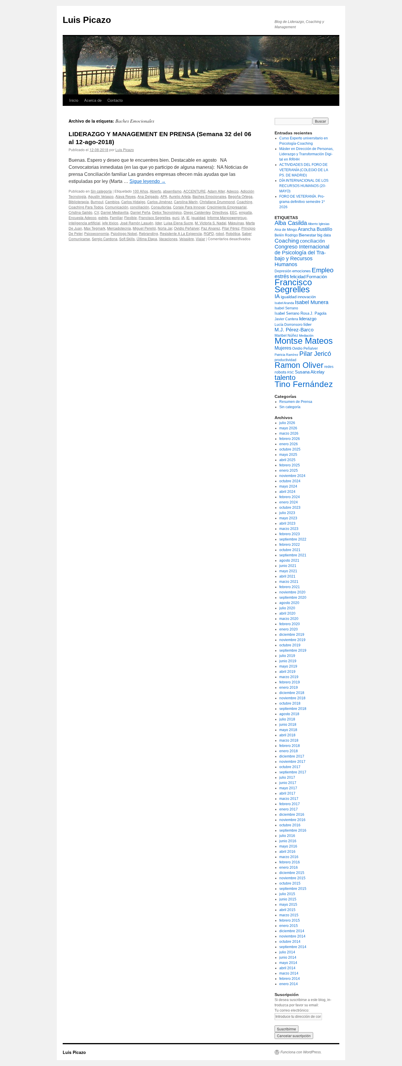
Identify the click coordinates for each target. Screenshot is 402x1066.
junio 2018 (287, 725)
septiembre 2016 (292, 830)
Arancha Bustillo (315, 229)
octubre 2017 (289, 767)
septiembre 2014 (292, 947)
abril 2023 (287, 523)
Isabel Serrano (286, 308)
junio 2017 (287, 783)
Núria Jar (165, 228)
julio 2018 (287, 719)
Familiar (116, 217)
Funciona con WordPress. (301, 1052)
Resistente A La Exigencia (181, 233)
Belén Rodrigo (286, 235)
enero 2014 (288, 984)
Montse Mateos (304, 341)
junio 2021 (287, 566)
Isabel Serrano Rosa (292, 313)
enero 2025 (288, 470)
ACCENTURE (194, 190)
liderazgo (307, 318)
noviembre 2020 (292, 592)
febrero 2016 (289, 862)
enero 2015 (288, 926)
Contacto (115, 100)
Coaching (244, 201)
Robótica (233, 233)
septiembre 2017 (292, 772)
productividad (285, 360)
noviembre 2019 (292, 640)
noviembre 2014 (292, 936)
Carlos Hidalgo (133, 201)
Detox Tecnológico (167, 212)
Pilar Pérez (231, 228)
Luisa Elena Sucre (178, 222)
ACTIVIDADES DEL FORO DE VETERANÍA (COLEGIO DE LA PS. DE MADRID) (303, 170)
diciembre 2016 (291, 815)
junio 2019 (287, 661)
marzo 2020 (288, 619)
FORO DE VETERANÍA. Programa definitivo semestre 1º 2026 (302, 201)
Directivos (220, 212)
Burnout (97, 201)
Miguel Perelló (144, 228)
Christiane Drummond (217, 201)
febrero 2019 (289, 682)
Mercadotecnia (119, 228)
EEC (233, 212)
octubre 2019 (289, 645)
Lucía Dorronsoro (289, 324)
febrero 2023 (289, 534)
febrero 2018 (289, 746)
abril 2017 (287, 793)
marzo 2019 (288, 677)
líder (158, 222)
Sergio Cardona (104, 238)
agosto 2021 (289, 560)
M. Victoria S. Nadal (210, 222)
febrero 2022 (289, 545)
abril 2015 (287, 910)
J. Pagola (318, 313)
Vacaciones (168, 238)
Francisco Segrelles (154, 217)
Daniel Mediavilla (115, 212)
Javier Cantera (286, 319)
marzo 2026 (288, 433)
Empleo (322, 270)
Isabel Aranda (284, 303)
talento (285, 377)
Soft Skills (127, 238)
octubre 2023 (289, 508)
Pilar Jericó (315, 353)
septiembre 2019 (292, 650)
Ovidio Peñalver (186, 228)
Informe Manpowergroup (227, 217)
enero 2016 (288, 867)
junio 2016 (287, 841)
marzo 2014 (288, 973)
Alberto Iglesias (319, 224)
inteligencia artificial (84, 222)
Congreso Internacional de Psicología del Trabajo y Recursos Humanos (302, 255)
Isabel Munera (311, 302)
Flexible (130, 217)
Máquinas (236, 222)
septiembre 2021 (292, 555)
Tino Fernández (304, 384)
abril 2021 (287, 576)
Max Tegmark (94, 228)
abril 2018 (287, 735)
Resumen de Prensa (295, 402)
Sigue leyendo (147, 181)
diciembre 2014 (291, 931)
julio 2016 (287, 836)
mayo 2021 (288, 571)
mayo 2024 (288, 486)
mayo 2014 (288, 963)
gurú (176, 217)
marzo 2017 (288, 799)
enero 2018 (288, 751)
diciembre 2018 (291, 693)
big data (324, 235)
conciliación (139, 206)
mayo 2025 (288, 455)
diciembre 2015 (291, 873)
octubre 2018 (289, 703)
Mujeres (283, 348)
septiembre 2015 (292, 889)
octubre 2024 (289, 481)
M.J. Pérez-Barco (294, 330)
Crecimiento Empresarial (227, 206)
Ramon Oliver (299, 365)
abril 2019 (287, 672)
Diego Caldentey (197, 212)
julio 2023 (287, 513)
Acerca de (93, 100)
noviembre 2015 (292, 878)
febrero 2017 (289, 804)
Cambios (112, 201)
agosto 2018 (289, 714)
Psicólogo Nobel (124, 233)
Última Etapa (147, 238)
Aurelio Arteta (180, 196)
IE (188, 217)
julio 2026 (287, 423)
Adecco (233, 190)
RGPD (209, 233)
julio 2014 (287, 952)
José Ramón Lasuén (136, 222)
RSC (290, 372)
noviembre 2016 (292, 820)
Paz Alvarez (210, 228)
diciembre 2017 (291, 756)
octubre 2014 (289, 942)
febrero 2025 (289, 465)
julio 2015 (287, 894)
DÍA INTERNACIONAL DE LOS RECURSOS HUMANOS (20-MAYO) (303, 185)
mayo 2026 (288, 428)
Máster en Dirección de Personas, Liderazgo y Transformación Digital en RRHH (306, 154)
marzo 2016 (288, 857)
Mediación (306, 335)
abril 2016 (287, 852)
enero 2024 (288, 502)
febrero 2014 (289, 979)
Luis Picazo (87, 20)
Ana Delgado (148, 196)
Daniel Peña (140, 212)
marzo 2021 (288, 582)
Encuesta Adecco (83, 217)
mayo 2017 (288, 788)
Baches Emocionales (209, 196)
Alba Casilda (291, 223)
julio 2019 (287, 656)
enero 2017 (288, 809)
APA (163, 196)
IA (183, 217)
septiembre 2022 (292, 539)
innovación (307, 297)
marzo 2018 (288, 740)
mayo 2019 (288, 666)
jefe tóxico (110, 222)
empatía (245, 212)
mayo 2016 (288, 846)
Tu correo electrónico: (292, 1010)
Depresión (283, 271)
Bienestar (307, 235)
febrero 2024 (289, 497)
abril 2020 (287, 613)
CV (96, 212)
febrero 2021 (289, 587)
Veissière (186, 238)
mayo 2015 (288, 904)
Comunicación (116, 206)
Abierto (155, 190)
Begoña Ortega (240, 196)
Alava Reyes (125, 196)
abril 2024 (287, 492)
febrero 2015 (289, 920)
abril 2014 (287, 968)
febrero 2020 (289, 624)
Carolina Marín (186, 201)
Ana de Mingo (286, 230)
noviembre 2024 (292, 476)
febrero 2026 (289, 439)
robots (280, 372)
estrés (103, 217)
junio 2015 (287, 899)
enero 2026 (288, 444)
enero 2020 (288, 629)
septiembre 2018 (292, 709)
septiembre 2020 (292, 597)
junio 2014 (287, 957)
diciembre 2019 (291, 635)
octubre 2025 (289, 449)
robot (220, 233)
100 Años (140, 190)
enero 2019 (288, 687)
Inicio (73, 100)
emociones (301, 271)
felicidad (297, 276)
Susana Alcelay (310, 372)
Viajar (200, 238)
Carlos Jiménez (159, 201)
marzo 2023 (288, 529)
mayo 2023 (288, 518)
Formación (316, 276)
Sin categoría (101, 190)
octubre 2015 (289, 883)
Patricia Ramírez (286, 354)
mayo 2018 (288, 730)
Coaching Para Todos (86, 206)
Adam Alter (216, 190)
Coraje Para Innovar (189, 206)
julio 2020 (287, 608)
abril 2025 (287, 460)
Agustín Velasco (101, 196)
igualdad (198, 217)
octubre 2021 (289, 550)
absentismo (172, 190)
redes (328, 367)
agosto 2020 (289, 603)
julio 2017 (287, 777)
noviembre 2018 (292, 698)
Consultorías (161, 206)
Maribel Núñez (286, 335)
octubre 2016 (289, 825)
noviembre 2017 (292, 762)
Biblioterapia (79, 201)
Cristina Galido (80, 212)
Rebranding (148, 233)
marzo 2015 (288, 915)
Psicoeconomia (96, 233)
